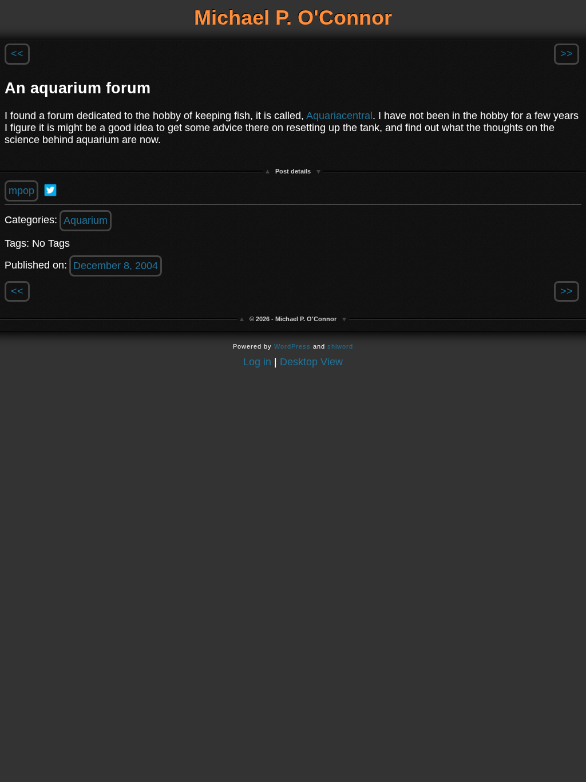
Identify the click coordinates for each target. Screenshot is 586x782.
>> (566, 54)
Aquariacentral (339, 115)
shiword (340, 346)
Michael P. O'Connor (293, 17)
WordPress (292, 346)
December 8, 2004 (115, 265)
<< (17, 54)
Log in (257, 362)
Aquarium (86, 220)
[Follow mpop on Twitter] (50, 190)
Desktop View (311, 362)
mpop (21, 190)
